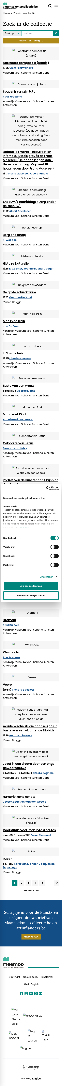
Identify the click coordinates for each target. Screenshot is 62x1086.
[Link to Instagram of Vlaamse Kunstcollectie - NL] (26, 993)
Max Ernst (15, 268)
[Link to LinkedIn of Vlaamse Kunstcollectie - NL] (31, 993)
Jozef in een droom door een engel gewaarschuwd (29, 766)
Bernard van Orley (15, 448)
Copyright (14, 977)
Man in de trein (14, 321)
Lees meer (24, 527)
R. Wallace (10, 240)
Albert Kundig (39, 173)
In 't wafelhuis (13, 353)
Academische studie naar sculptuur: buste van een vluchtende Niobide (30, 728)
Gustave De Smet (20, 297)
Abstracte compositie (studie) (26, 63)
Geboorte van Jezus (18, 443)
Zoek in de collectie (24, 13)
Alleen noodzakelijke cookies (31, 595)
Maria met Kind (14, 414)
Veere (7, 684)
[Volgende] (56, 883)
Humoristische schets (19, 797)
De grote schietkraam (19, 292)
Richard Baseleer (23, 689)
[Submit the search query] (56, 33)
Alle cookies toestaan (31, 586)
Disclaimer (47, 977)
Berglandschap (14, 235)
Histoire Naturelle (16, 263)
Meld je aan (31, 936)
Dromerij (9, 620)
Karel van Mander (26, 864)
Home (6, 13)
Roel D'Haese (11, 657)
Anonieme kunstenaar (18, 419)
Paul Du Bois (11, 625)
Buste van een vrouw (18, 386)
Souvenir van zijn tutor (20, 91)
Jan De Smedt (12, 326)
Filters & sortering (29, 40)
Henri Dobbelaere (20, 735)
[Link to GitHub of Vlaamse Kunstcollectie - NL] (36, 993)
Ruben (7, 859)
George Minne (26, 391)
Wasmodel (11, 652)
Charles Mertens (20, 358)
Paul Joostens (12, 96)
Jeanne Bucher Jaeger (38, 268)
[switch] (54, 547)
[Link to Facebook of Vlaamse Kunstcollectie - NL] (21, 993)
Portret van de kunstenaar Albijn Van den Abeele (30, 482)
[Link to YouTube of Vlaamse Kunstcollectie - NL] (40, 993)
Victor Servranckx (21, 68)
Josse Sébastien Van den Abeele (24, 801)
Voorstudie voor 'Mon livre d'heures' (29, 830)
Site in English (31, 984)
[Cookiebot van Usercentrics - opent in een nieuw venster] (46, 488)
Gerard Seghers (43, 773)
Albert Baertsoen (20, 211)
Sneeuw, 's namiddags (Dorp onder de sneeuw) (29, 204)
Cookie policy (30, 977)
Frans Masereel (18, 173)
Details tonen (46, 577)
